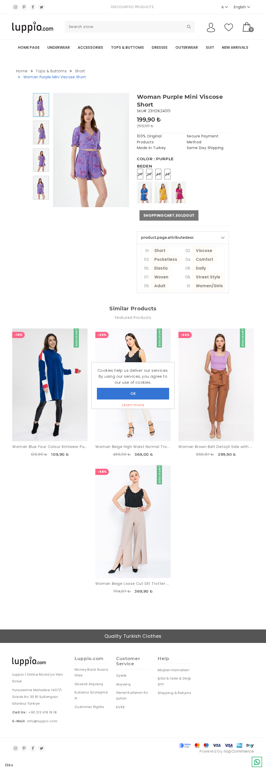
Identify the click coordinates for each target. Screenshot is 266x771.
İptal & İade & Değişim (174, 681)
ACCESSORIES (90, 47)
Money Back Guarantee (91, 672)
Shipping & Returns (174, 692)
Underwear (58, 47)
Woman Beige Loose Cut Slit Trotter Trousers (133, 583)
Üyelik (121, 675)
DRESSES (160, 47)
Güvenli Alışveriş (89, 684)
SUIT (210, 47)
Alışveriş (123, 684)
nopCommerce (239, 751)
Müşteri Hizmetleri (173, 670)
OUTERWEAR (186, 47)
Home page (28, 47)
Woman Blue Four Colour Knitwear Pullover (50, 446)
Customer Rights (89, 706)
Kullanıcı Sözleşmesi (91, 695)
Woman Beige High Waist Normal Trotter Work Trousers (133, 446)
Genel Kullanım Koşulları (132, 695)
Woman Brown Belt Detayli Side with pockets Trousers (216, 446)
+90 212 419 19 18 (42, 712)
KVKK (120, 707)
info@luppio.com (42, 721)
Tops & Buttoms (127, 47)
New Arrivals (235, 47)
